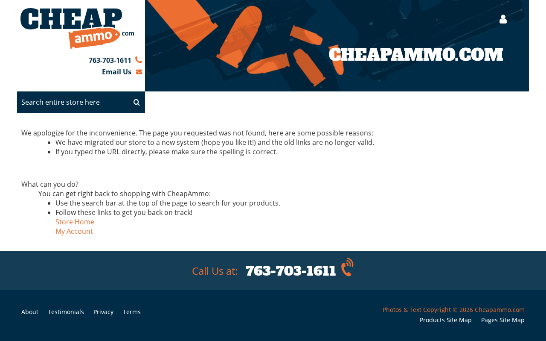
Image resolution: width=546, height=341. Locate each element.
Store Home (74, 221)
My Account (74, 231)
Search (136, 102)
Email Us (116, 71)
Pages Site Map (503, 320)
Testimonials (66, 312)
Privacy (103, 312)
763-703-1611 (110, 60)
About (29, 312)
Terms (132, 312)
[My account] (499, 19)
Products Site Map (446, 320)
